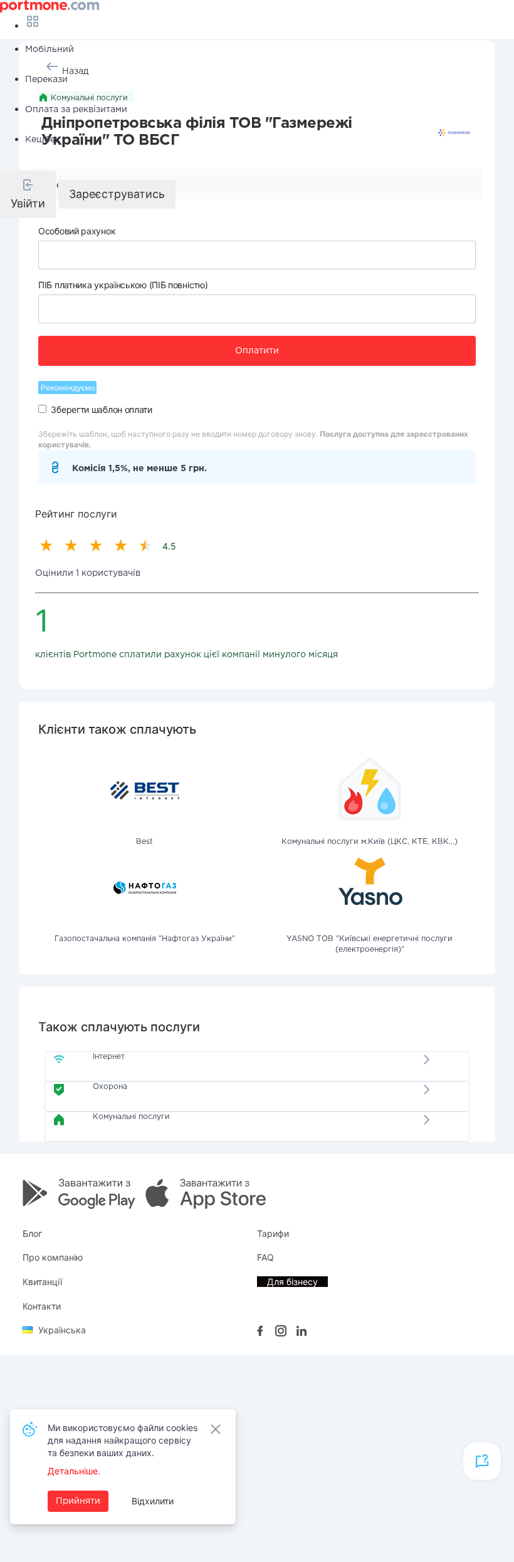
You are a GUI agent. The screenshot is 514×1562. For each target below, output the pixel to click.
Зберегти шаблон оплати (101, 409)
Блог (32, 1233)
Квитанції (42, 1281)
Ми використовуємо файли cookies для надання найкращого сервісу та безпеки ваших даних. (122, 1440)
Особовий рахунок (76, 231)
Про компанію (53, 1257)
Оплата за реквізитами (76, 109)
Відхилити (153, 1501)
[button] (28, 194)
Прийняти (78, 1501)
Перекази (46, 79)
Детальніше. (74, 1471)
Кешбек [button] (42, 139)
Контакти (42, 1306)
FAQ (265, 1257)
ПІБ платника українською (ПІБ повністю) (122, 284)
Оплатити (257, 351)
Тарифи (273, 1233)
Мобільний (49, 49)
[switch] (42, 409)
